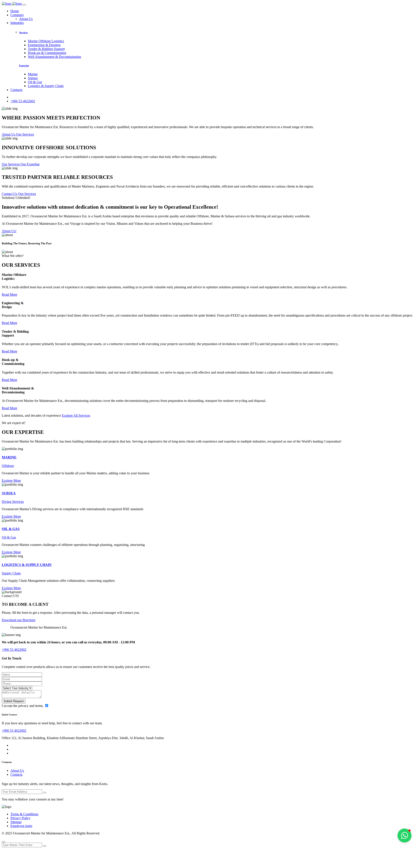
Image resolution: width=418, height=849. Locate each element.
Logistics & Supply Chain (46, 86)
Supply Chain (11, 573)
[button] (404, 835)
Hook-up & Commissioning (47, 53)
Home (14, 11)
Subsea (33, 78)
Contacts (16, 90)
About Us (26, 19)
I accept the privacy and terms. (23, 706)
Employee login (21, 826)
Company (17, 15)
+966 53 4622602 (22, 101)
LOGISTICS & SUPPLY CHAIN (27, 565)
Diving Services (13, 501)
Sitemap (16, 822)
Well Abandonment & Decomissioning (54, 57)
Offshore (8, 466)
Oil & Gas (35, 82)
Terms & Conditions (24, 814)
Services (23, 32)
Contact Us (9, 194)
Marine (33, 74)
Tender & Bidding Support (46, 49)
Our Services (27, 194)
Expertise (24, 65)
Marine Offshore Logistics (46, 41)
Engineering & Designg (44, 45)
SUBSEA (9, 493)
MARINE (9, 457)
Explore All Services (76, 415)
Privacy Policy (20, 818)
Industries (17, 23)
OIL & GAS (11, 529)
